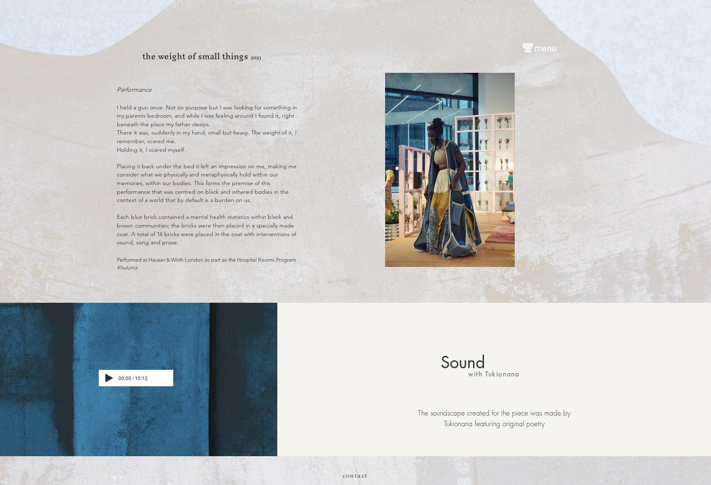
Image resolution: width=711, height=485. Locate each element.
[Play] (109, 378)
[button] (450, 170)
